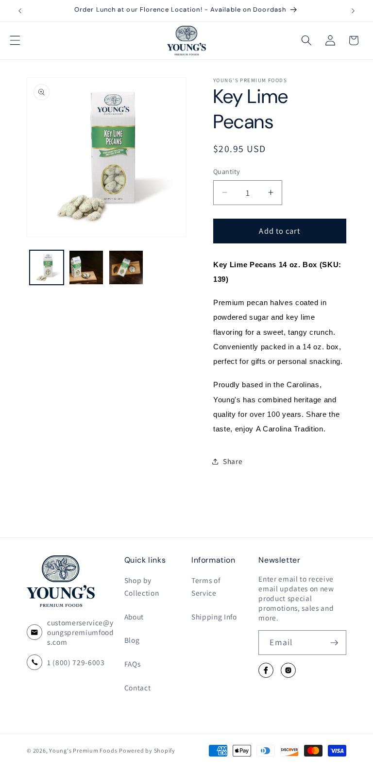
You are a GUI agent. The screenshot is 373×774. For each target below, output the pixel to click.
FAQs (132, 664)
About (134, 616)
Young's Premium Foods (83, 750)
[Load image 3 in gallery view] (126, 267)
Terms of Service (205, 586)
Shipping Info (214, 616)
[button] (15, 40)
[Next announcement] (353, 10)
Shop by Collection (141, 586)
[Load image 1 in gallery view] (47, 267)
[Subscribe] (334, 642)
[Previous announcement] (20, 10)
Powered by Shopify (147, 750)
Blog (132, 640)
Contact (137, 687)
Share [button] (232, 461)
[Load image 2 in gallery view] (86, 267)
